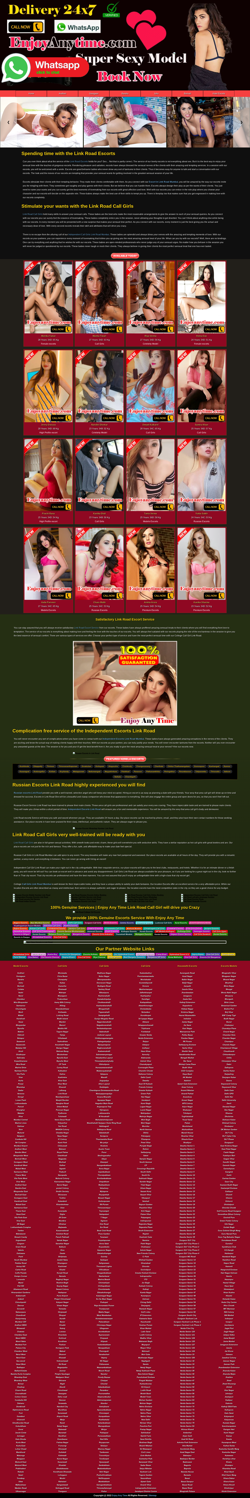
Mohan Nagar (146, 1403)
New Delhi (145, 1420)
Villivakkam (104, 1270)
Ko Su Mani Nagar (104, 1299)
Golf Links (145, 1312)
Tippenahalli (104, 1012)
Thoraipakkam (104, 1175)
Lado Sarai (146, 1332)
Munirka (145, 1126)
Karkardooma (146, 1384)
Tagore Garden (145, 1475)
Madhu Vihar (145, 1338)
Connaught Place (146, 1068)
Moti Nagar (146, 1123)
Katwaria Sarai (145, 1319)
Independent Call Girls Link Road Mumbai (88, 234)
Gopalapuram (104, 1240)
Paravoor (138, 772)
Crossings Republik (146, 1169)
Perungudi (104, 1351)
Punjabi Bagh (146, 1146)
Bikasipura (104, 993)
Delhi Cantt (146, 1077)
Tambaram (104, 1452)
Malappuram (78, 772)
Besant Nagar (104, 1198)
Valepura (104, 1074)
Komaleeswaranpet (104, 1319)
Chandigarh (130, 777)
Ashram (145, 1299)
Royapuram (104, 1442)
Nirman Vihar (145, 1423)
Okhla (145, 1133)
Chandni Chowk (146, 1071)
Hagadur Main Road (104, 1103)
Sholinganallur (104, 1156)
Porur (104, 1152)
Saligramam (104, 1263)
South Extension (145, 1231)
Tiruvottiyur (104, 1455)
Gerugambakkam (104, 1485)
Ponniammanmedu (146, 976)
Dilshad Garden (146, 1260)
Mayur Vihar (145, 1348)
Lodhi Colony (146, 1335)
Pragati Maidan (145, 1380)
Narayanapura (104, 1045)
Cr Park (146, 1257)
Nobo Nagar (104, 976)
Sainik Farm (146, 1436)
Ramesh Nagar (145, 1309)
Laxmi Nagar (145, 1110)
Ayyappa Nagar (104, 1100)
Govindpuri (146, 1270)
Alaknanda (146, 1058)
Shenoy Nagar (104, 1449)
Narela (146, 1364)
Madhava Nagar (104, 973)
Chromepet (104, 1413)
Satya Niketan (146, 1468)
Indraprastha (145, 1276)
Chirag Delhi (145, 1302)
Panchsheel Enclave (146, 1377)
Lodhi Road (146, 1390)
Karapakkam (104, 1416)
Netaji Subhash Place (145, 1371)
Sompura (104, 1136)
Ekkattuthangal (104, 1253)
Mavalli (104, 1077)
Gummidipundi (145, 983)
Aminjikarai (104, 1407)
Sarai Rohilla (145, 1439)
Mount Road (104, 1371)
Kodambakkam (104, 1345)
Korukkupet (146, 1015)
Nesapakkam (104, 1348)
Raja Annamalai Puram (104, 1305)
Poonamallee (104, 1394)
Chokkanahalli (104, 1002)
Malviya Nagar (146, 1116)
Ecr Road (104, 1227)
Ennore (146, 986)
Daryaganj (145, 1305)
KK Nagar (104, 1361)
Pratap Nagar (146, 1429)
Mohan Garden (145, 1400)
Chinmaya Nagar (104, 1325)
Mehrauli (146, 1351)
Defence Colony (146, 1074)
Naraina (145, 1240)
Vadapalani (104, 1214)
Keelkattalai (104, 1420)
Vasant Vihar (145, 1195)
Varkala (117, 777)
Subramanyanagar (104, 1054)
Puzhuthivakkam (104, 1475)
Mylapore (104, 1191)
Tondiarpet (104, 1459)
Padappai (104, 1433)
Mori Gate (146, 1354)
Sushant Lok (145, 1472)
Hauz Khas (146, 1051)
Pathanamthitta (153, 772)
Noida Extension (145, 1038)
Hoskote (104, 1146)
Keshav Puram (145, 1325)
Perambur (104, 1390)
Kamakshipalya (104, 999)
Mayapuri (146, 1345)
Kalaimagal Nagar (104, 1296)
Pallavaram (104, 1364)
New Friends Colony (146, 1253)
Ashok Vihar (145, 1061)
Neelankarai (104, 1276)
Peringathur (169, 772)
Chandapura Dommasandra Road (104, 1090)
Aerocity (145, 1054)
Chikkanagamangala (104, 1038)
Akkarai (145, 1022)
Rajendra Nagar (146, 1224)
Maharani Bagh (145, 1341)
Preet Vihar (146, 1142)
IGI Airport (145, 1387)
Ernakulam (86, 766)
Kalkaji (146, 1289)
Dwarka (146, 1081)
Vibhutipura (104, 1064)
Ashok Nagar (146, 1250)
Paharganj (145, 1136)
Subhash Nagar (146, 1178)
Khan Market (145, 1328)
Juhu (156, 93)
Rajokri (146, 1234)
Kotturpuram (104, 1201)
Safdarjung (146, 1152)
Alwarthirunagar (146, 1006)
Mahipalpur (146, 1113)
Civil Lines (146, 1452)
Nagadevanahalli (104, 1025)
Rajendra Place (145, 1227)
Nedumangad (94, 772)
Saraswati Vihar (146, 1462)
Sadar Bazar (145, 1465)
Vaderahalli (104, 1032)
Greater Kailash (146, 1090)
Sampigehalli (104, 1015)
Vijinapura (104, 1110)
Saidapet (104, 1260)
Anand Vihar (145, 1485)
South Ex (146, 1175)
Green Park (146, 1094)
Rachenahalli (104, 996)
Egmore (104, 1221)
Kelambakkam (104, 1423)
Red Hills (104, 1439)
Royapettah (104, 1195)
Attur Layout (104, 1084)
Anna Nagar (104, 1169)
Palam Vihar (146, 1214)
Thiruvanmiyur (104, 1208)
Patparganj (146, 1217)
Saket (145, 1156)
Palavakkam (104, 1322)
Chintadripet (104, 1283)
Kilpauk (104, 1341)
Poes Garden (104, 1234)
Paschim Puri (146, 1426)
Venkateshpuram (104, 1028)
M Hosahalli (104, 1116)
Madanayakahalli (104, 1071)
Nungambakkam (104, 1165)
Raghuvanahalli (104, 1048)
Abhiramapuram (104, 1400)
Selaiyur (104, 1446)
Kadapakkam (146, 1002)
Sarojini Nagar (146, 1159)
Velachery (104, 1188)
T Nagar (104, 1217)
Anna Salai (104, 1244)
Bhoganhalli (104, 1009)
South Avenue (146, 1162)
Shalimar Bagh (145, 1442)
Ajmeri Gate (146, 1482)
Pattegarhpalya (104, 1041)
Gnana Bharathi (104, 1097)
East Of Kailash (146, 1084)
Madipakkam (104, 1185)
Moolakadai (146, 979)
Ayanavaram (104, 1335)
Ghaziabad (146, 1263)
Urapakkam (104, 1182)
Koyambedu (104, 1247)
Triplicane (145, 1028)
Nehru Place (145, 1413)
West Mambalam (104, 1315)
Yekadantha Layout (104, 1058)
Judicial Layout (104, 1035)
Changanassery (143, 766)
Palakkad (125, 772)
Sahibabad (146, 1433)
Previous (241, 122)
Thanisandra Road (104, 1139)
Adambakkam (104, 1387)
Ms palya (104, 1142)
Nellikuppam (104, 1478)
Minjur (104, 1429)
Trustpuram (104, 1309)
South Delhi (146, 1172)
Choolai (104, 1384)
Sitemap (152, 1495)
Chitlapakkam (104, 1286)
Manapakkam (104, 1426)
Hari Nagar (145, 1097)
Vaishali (145, 1201)
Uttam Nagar (145, 1188)
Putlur (104, 1491)
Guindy (104, 1257)
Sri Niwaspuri (146, 1449)
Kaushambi (146, 1322)
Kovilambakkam (104, 1178)
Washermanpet (145, 989)
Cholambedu (145, 1009)
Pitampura (145, 1139)
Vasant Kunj (145, 1191)
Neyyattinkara (111, 772)
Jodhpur (146, 1048)
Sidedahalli (104, 1133)
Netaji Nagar (145, 1367)
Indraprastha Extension (145, 1488)
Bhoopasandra (104, 979)
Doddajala (104, 1087)
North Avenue (146, 1129)
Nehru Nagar (145, 1410)
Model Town (145, 1397)
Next (8, 122)
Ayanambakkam (104, 1410)
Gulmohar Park (145, 1459)
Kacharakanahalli (104, 1006)
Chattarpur (146, 1247)
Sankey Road (104, 989)
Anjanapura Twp (104, 1107)
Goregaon (93, 93)
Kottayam (100, 766)
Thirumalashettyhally (104, 1061)
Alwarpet (104, 1162)
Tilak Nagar (146, 1185)
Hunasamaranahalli (104, 1068)
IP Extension (145, 1315)
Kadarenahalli (104, 1051)
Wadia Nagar (104, 1312)
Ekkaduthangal (104, 1292)
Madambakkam (104, 1468)
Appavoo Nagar (104, 1250)
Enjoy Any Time (119, 1495)
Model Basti (145, 1394)
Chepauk (104, 1338)
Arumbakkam (104, 1332)
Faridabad (145, 1032)
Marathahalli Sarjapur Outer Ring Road (104, 1123)
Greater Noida (146, 1035)
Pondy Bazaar (104, 1377)
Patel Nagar (146, 1244)
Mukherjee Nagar (145, 1358)
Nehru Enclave (145, 1407)
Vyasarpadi (104, 1462)
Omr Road (104, 1224)
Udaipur (145, 1045)
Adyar (104, 1159)
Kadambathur (146, 973)
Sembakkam (104, 1465)
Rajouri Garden (145, 1204)
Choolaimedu (104, 1289)
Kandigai (146, 999)
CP (146, 1165)
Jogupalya (104, 1081)
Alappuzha (113, 766)
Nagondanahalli (104, 1022)
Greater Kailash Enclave (145, 1273)
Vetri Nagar (104, 1472)
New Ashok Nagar (146, 1374)
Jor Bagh (146, 1283)
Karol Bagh (146, 1103)
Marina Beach (104, 1279)
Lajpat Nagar (145, 1107)
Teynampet (104, 1211)
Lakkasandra (104, 1113)
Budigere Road (104, 986)
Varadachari (104, 1354)
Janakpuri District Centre (146, 1491)
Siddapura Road (104, 1129)
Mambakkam (104, 1482)
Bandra (125, 93)
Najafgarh (146, 1361)
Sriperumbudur (104, 1397)
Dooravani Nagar (104, 983)
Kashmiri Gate (146, 1237)
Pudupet (104, 1302)
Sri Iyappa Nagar (146, 1019)
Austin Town (104, 1149)
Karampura (146, 1296)
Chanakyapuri (146, 1064)
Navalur (104, 1374)
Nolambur (146, 1012)
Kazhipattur (146, 996)
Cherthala (159, 766)
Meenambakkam (104, 1367)
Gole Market (145, 1455)
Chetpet (104, 1380)
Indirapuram (145, 1221)
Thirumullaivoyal (104, 1488)
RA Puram (104, 1204)
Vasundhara (145, 1478)
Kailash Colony (146, 1286)
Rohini (146, 1149)
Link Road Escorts (79, 161)
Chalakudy (127, 766)
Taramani (104, 1237)
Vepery (104, 1358)
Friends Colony (146, 1087)
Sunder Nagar (146, 1182)
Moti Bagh (145, 1120)
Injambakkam (104, 1172)
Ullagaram (104, 1328)
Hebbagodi (104, 1126)
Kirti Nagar (146, 1211)
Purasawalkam (104, 1436)
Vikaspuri (146, 1198)
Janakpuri (145, 1100)
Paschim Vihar (145, 1208)
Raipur (146, 1041)
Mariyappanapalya (104, 1094)
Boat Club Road (104, 1231)
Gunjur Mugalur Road (104, 1019)
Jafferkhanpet (146, 993)
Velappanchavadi (145, 1025)
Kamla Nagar (145, 1292)
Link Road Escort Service (86, 628)
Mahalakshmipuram (104, 1120)
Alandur (104, 1403)
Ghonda (145, 1266)
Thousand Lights (104, 1266)
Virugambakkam (104, 1273)
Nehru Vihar (146, 1416)
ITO (145, 1279)
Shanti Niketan (145, 1446)
